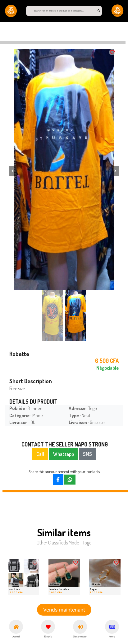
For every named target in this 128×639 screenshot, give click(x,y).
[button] (12, 171)
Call (40, 454)
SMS (87, 454)
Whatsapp (63, 454)
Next (107, 578)
